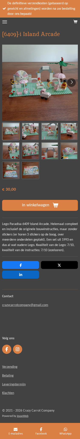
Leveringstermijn (14, 384)
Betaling (8, 375)
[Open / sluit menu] (4, 22)
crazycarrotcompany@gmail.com (25, 305)
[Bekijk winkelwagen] (75, 22)
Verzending (9, 367)
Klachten (8, 393)
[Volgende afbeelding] (71, 82)
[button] (11, 131)
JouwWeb (22, 416)
